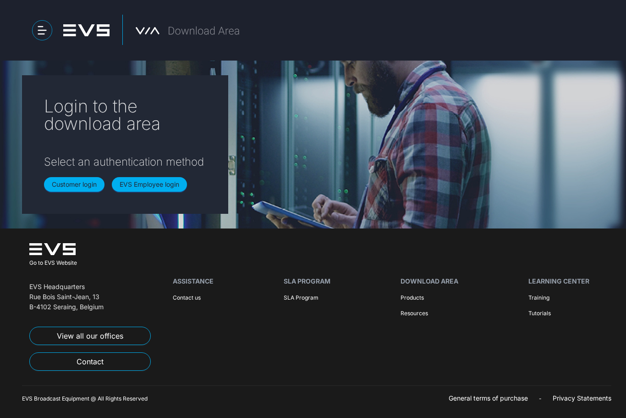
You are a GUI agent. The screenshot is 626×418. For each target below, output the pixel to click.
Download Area (429, 281)
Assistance (193, 281)
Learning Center (558, 281)
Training (538, 297)
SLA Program (307, 281)
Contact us (187, 297)
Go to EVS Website (53, 262)
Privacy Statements (582, 398)
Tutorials (539, 313)
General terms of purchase (488, 398)
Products (412, 297)
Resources (414, 313)
